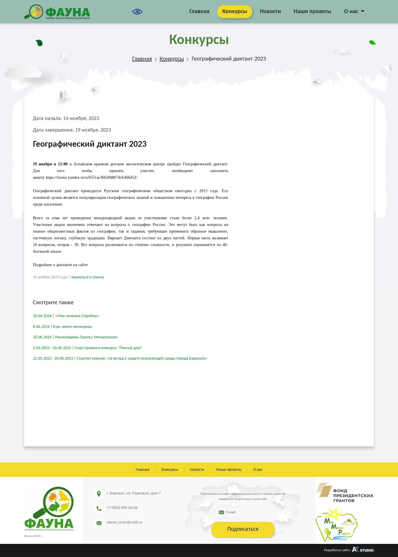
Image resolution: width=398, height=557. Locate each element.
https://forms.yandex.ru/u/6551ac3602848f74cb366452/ (91, 177)
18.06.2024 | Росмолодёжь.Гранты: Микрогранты (75, 337)
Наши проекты (312, 12)
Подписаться (242, 529)
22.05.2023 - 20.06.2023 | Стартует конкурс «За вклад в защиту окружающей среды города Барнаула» (120, 358)
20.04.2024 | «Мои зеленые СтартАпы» (66, 316)
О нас (351, 12)
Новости (270, 12)
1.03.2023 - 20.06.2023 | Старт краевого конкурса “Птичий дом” (87, 348)
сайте (83, 265)
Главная (199, 12)
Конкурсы (234, 12)
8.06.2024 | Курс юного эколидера (62, 327)
